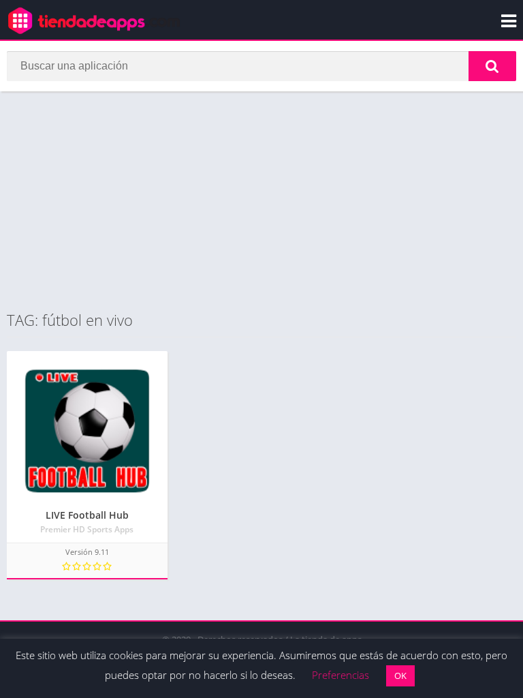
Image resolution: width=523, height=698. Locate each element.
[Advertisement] (261, 200)
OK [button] (400, 675)
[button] (492, 66)
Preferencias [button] (340, 675)
